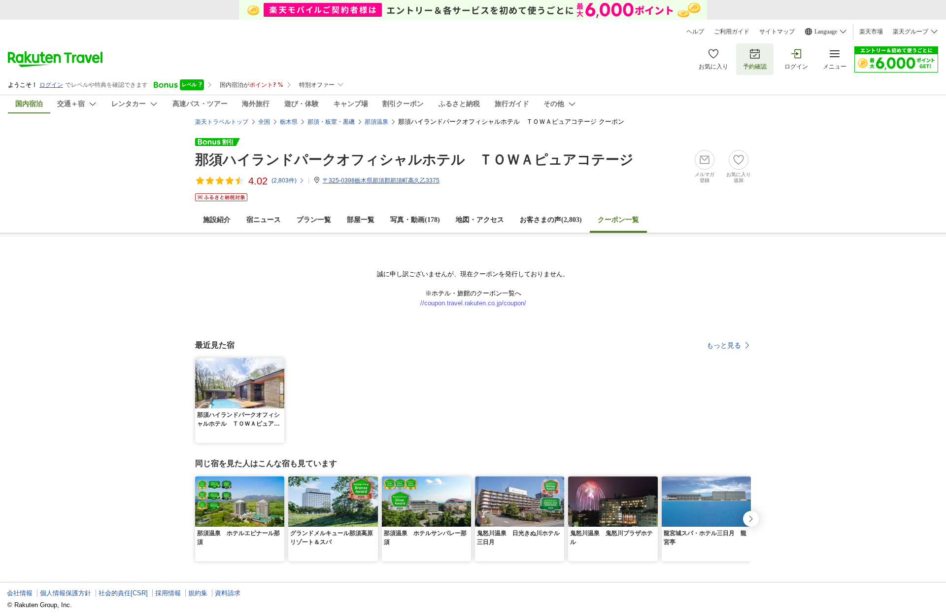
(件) (284, 180)
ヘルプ (695, 31)
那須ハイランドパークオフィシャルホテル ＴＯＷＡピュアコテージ (414, 159)
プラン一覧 (314, 219)
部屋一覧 (360, 219)
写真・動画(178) (415, 219)
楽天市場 (871, 31)
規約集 (197, 593)
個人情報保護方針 (65, 593)
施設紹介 (217, 219)
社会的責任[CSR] (123, 593)
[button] (278, 364)
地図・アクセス (480, 219)
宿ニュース (263, 219)
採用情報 (168, 593)
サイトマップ (777, 31)
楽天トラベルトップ (221, 121)
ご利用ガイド (731, 31)
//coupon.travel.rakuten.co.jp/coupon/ (473, 303)
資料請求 (227, 593)
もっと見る (724, 345)
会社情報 (20, 593)
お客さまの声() (551, 219)
